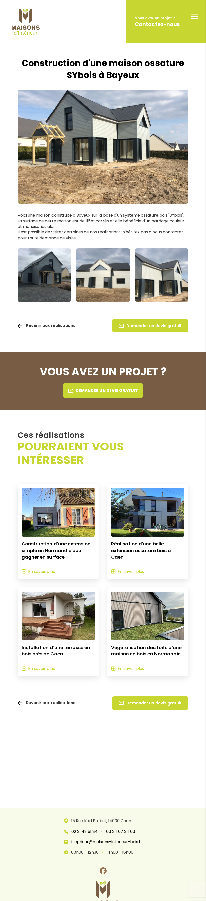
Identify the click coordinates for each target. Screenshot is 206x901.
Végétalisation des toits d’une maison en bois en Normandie (146, 650)
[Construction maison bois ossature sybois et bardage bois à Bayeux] (44, 275)
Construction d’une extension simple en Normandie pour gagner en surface (56, 550)
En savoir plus (41, 571)
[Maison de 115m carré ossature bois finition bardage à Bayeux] (161, 275)
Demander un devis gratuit (154, 326)
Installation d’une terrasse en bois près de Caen (56, 650)
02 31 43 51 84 (84, 831)
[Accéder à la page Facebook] (103, 870)
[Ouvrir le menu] (194, 16)
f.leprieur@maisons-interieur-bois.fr (106, 842)
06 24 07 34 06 (120, 831)
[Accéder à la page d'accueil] (21, 21)
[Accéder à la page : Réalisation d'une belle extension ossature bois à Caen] (147, 512)
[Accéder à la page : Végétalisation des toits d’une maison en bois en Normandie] (147, 616)
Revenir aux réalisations (50, 325)
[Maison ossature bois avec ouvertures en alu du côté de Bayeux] (103, 275)
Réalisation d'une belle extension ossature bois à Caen (141, 550)
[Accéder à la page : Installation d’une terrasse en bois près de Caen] (58, 616)
